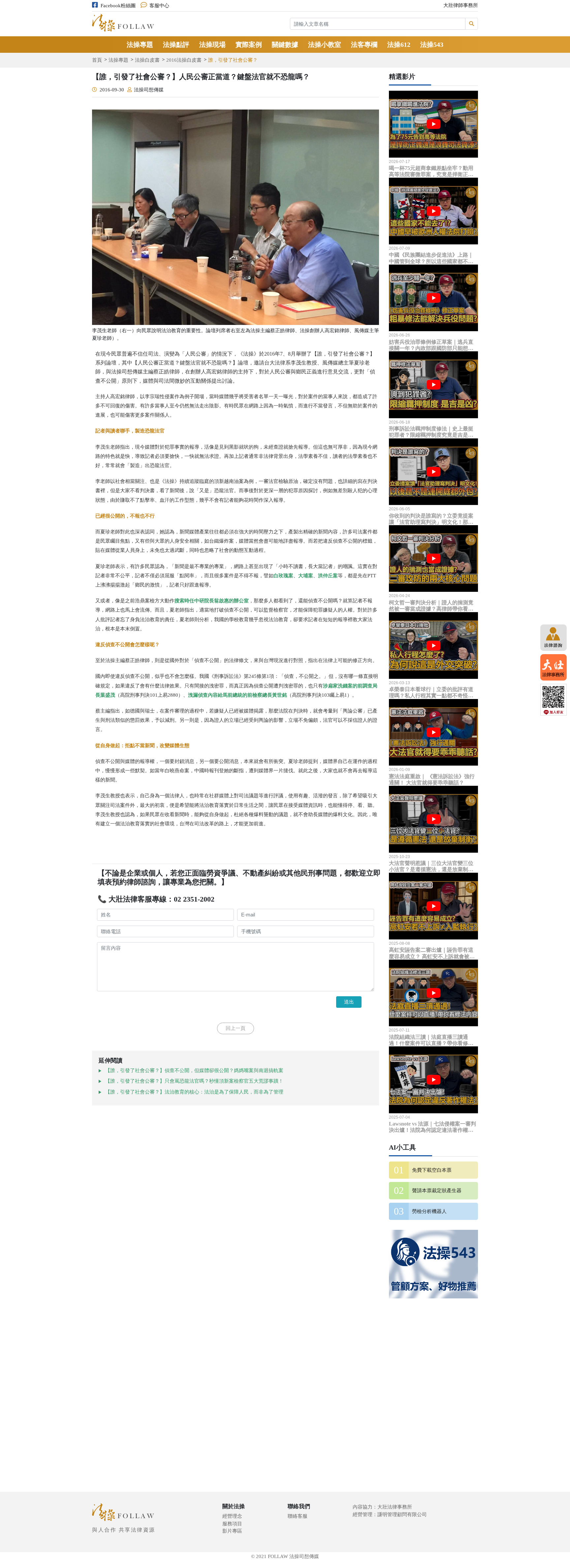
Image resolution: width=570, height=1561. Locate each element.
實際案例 (249, 44)
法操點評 (176, 44)
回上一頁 (235, 1028)
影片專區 (232, 1531)
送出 (349, 1001)
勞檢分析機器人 (429, 1211)
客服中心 (159, 5)
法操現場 (212, 44)
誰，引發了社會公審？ (233, 60)
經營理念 (232, 1516)
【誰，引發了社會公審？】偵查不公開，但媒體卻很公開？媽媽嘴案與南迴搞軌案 (194, 1070)
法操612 (398, 44)
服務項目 (232, 1523)
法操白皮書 (147, 60)
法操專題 (140, 44)
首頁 (97, 60)
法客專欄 (364, 44)
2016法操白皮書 (184, 60)
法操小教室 (324, 44)
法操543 (431, 44)
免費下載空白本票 (432, 1170)
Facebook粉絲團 (118, 5)
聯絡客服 (297, 1516)
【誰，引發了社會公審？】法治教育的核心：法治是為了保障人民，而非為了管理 (194, 1092)
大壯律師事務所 (460, 5)
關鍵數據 (285, 44)
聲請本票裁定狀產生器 (436, 1190)
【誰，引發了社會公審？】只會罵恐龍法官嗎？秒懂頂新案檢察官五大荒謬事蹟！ (194, 1081)
